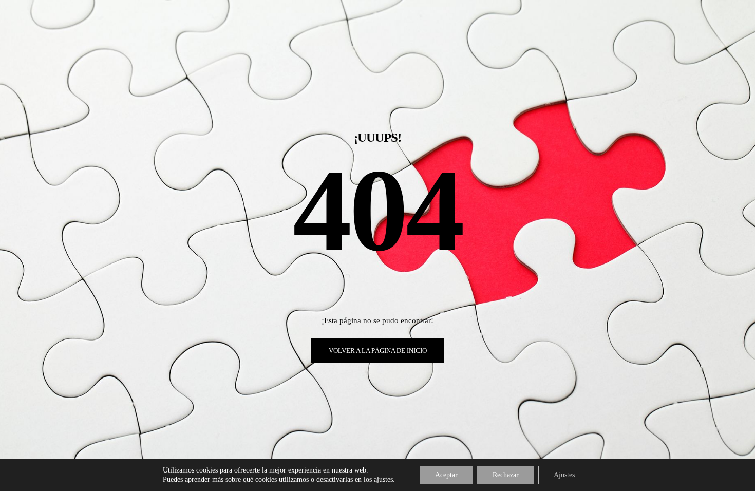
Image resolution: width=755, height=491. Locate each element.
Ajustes (564, 475)
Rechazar (506, 475)
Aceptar (446, 475)
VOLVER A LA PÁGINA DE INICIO (378, 350)
